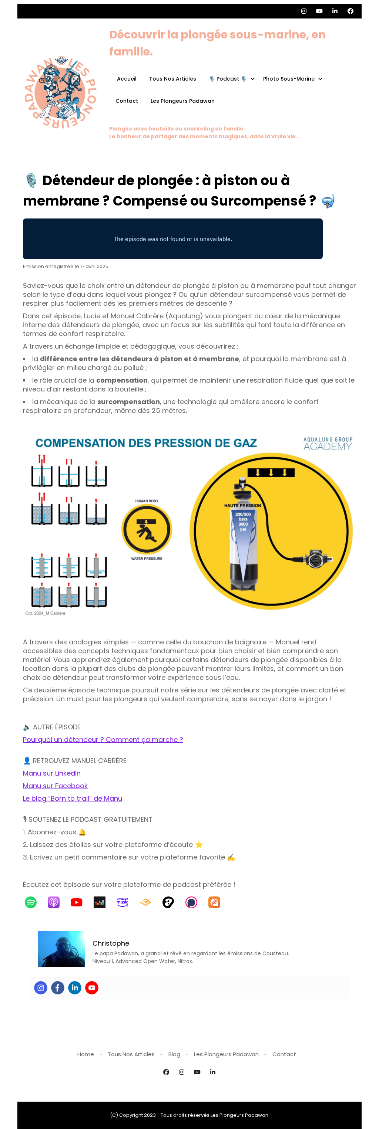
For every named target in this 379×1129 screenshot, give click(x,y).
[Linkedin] (74, 987)
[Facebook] (57, 987)
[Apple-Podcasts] (57, 902)
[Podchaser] (195, 902)
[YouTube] (80, 902)
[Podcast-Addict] (218, 902)
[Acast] (172, 902)
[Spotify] (34, 902)
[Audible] (149, 902)
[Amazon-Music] (126, 902)
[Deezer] (103, 902)
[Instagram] (40, 987)
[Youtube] (91, 987)
